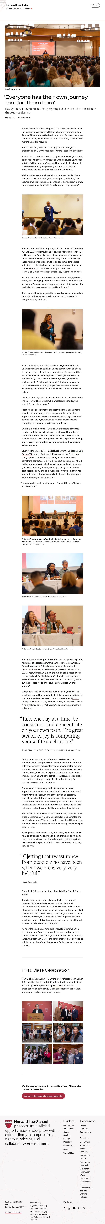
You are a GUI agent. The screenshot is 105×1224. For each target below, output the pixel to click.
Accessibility (35, 1202)
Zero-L (32, 268)
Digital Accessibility (38, 1205)
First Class (58, 985)
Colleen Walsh (25, 118)
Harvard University (13, 1212)
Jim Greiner (49, 662)
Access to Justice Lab (32, 669)
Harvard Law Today (17, 5)
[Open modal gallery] (52, 214)
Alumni (66, 1149)
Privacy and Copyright (39, 1211)
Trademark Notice (38, 1208)
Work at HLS (68, 1153)
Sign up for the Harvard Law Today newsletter (43, 1096)
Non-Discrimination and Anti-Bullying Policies (86, 1190)
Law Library (68, 1145)
